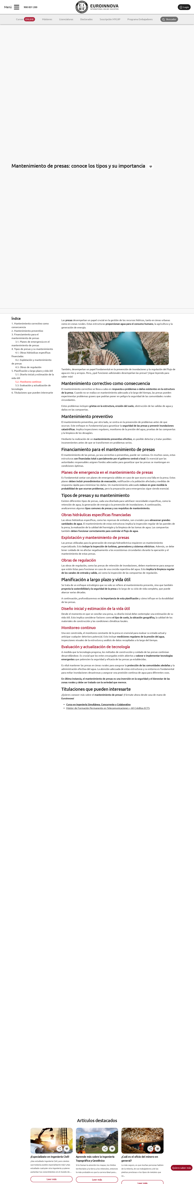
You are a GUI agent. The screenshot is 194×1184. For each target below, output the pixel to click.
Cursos (25, 19)
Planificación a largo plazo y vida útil (32, 370)
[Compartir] (59, 1148)
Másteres (47, 19)
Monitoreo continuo (28, 381)
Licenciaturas (66, 19)
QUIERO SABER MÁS (181, 1167)
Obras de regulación (28, 367)
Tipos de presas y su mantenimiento (32, 349)
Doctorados (86, 19)
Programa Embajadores (140, 19)
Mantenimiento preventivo (27, 330)
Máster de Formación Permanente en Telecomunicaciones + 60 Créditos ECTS (108, 708)
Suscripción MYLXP (110, 19)
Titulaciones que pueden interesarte (32, 392)
